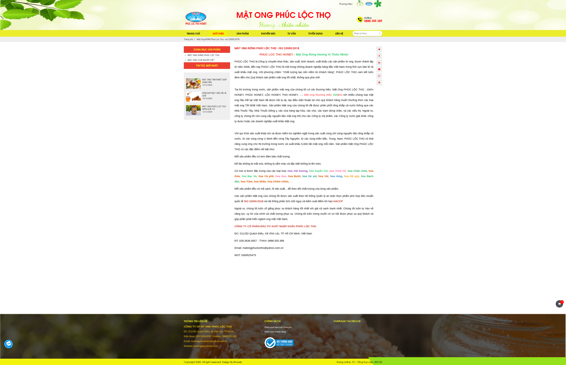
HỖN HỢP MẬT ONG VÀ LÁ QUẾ (214, 96)
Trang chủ (193, 33)
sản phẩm (243, 33)
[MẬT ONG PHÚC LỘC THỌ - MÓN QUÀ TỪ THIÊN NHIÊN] (193, 110)
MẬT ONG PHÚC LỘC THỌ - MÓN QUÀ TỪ (214, 109)
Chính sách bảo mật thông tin (278, 327)
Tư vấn (292, 33)
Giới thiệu (218, 33)
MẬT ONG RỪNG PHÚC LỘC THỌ (203, 55)
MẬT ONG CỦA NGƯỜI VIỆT (201, 60)
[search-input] (367, 33)
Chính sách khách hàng (275, 332)
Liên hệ (339, 33)
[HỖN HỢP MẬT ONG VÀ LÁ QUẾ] (193, 97)
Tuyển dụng (315, 33)
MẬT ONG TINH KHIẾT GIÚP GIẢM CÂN (214, 82)
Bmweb (237, 362)
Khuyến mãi (268, 33)
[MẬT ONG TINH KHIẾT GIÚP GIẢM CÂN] (193, 83)
